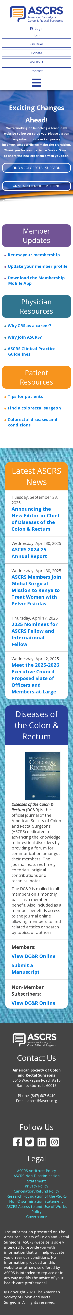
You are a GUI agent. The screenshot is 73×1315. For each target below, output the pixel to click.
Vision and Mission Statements (36, 204)
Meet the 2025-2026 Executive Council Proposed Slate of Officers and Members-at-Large (35, 678)
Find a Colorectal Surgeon (36, 168)
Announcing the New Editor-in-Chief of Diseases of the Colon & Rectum (36, 518)
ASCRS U (36, 62)
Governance (36, 1216)
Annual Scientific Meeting (36, 186)
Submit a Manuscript (26, 968)
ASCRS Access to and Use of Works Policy (36, 1209)
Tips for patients (25, 396)
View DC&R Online (34, 956)
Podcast (37, 71)
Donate (36, 53)
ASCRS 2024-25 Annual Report (29, 552)
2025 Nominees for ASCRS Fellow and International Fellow (35, 634)
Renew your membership (34, 254)
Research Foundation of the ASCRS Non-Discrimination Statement (36, 1199)
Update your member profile (38, 266)
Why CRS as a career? (29, 325)
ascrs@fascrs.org (42, 1100)
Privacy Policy (36, 1186)
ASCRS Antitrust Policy (36, 1170)
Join (37, 35)
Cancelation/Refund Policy (36, 1191)
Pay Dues (36, 44)
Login (38, 28)
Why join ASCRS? (25, 337)
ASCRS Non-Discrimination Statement (37, 1178)
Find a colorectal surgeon (34, 408)
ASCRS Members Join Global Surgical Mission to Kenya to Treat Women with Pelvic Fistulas (36, 590)
